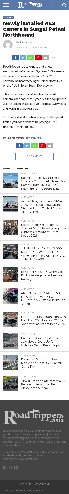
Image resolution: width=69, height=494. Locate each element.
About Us (25, 484)
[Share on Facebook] (15, 56)
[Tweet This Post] (22, 56)
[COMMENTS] (53, 56)
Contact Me (42, 484)
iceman (24, 42)
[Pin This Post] (37, 56)
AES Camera (33, 138)
